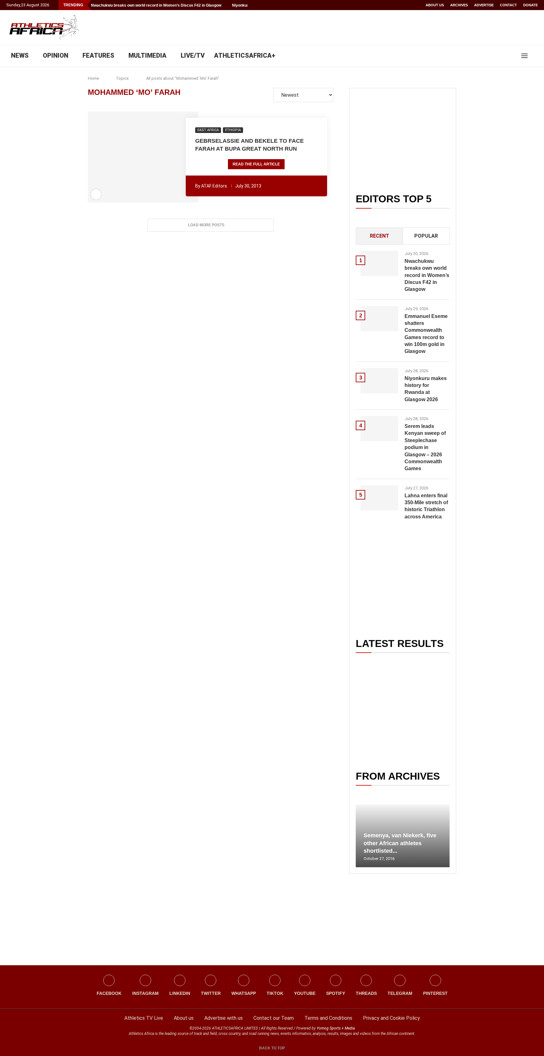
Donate (530, 5)
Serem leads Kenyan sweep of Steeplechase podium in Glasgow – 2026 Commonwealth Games (425, 447)
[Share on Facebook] (119, 157)
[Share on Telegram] (157, 157)
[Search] (534, 55)
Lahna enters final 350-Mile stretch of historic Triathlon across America (426, 506)
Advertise (484, 5)
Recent (379, 236)
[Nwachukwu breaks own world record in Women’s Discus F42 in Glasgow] (379, 263)
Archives (459, 5)
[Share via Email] (177, 157)
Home (93, 78)
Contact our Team (273, 1018)
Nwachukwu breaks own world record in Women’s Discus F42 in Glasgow (156, 5)
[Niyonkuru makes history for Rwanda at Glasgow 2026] (379, 380)
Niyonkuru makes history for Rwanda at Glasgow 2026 (426, 389)
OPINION (55, 55)
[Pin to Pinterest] (130, 157)
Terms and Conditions (328, 1018)
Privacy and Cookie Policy (391, 1018)
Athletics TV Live (143, 1018)
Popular (426, 236)
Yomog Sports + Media (336, 1028)
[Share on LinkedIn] (139, 157)
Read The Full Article (256, 164)
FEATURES (98, 55)
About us (435, 5)
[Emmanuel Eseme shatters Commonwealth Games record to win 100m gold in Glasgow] (379, 318)
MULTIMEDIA (147, 55)
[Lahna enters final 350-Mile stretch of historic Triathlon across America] (379, 498)
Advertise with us (223, 1018)
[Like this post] (109, 157)
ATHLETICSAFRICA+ (244, 55)
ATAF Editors (214, 185)
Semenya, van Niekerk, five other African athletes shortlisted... (400, 843)
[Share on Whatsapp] (148, 157)
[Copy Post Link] (165, 157)
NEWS (20, 55)
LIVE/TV (193, 55)
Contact (508, 5)
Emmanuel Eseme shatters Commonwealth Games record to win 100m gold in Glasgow (426, 334)
